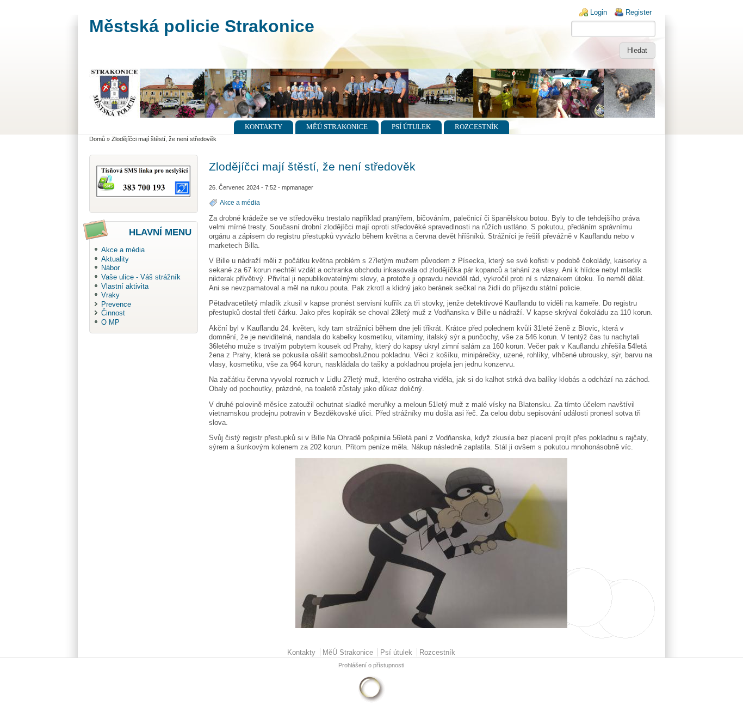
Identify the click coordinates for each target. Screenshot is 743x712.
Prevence (116, 304)
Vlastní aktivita (124, 286)
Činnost (113, 313)
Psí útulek (411, 127)
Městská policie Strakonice (201, 26)
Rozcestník (476, 127)
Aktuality (115, 259)
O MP (110, 322)
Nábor (110, 268)
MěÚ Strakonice (337, 127)
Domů (97, 139)
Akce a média (123, 250)
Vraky (110, 295)
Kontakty (263, 127)
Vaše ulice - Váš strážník (141, 277)
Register (639, 12)
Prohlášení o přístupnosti (371, 665)
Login (598, 12)
